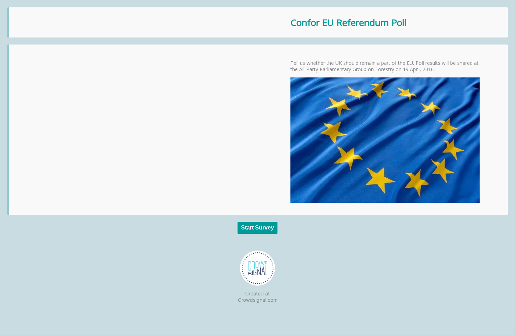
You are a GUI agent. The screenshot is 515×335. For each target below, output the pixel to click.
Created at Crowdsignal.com (257, 296)
